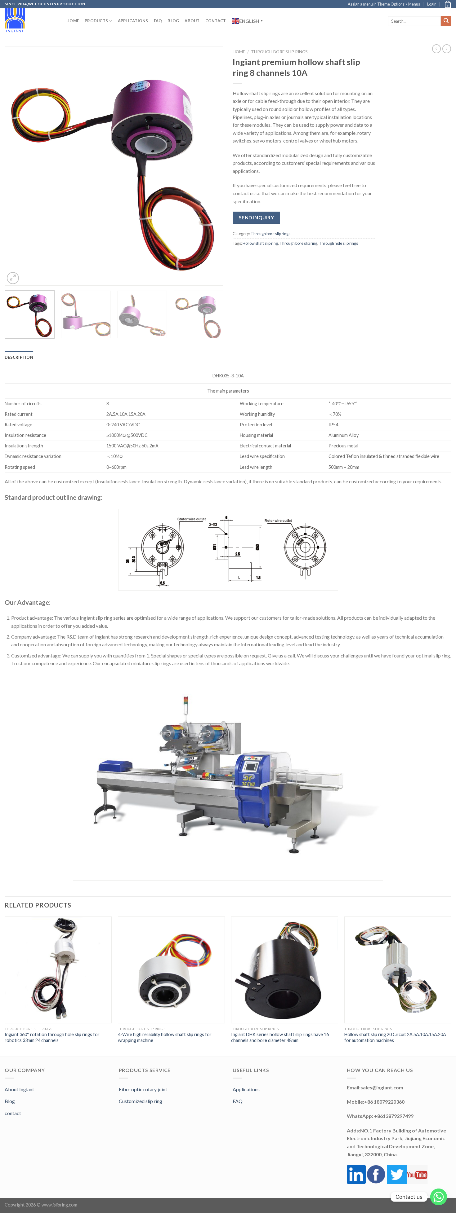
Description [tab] (19, 357)
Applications (133, 20)
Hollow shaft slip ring (260, 243)
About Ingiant (19, 1089)
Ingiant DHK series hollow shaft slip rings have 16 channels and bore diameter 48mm (280, 1037)
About (192, 20)
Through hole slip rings (338, 243)
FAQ (158, 20)
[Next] (211, 166)
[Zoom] (13, 278)
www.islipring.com (59, 1204)
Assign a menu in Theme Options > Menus (384, 4)
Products (96, 20)
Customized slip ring (140, 1101)
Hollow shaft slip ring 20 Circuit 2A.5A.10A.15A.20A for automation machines (395, 1037)
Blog (173, 20)
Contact (215, 20)
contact (13, 1113)
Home (72, 20)
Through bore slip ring (298, 243)
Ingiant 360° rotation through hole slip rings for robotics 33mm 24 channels (52, 1037)
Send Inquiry (256, 217)
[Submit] (446, 21)
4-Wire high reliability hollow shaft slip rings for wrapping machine (165, 1037)
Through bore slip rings (279, 51)
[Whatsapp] (438, 1197)
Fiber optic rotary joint (143, 1089)
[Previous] (16, 166)
